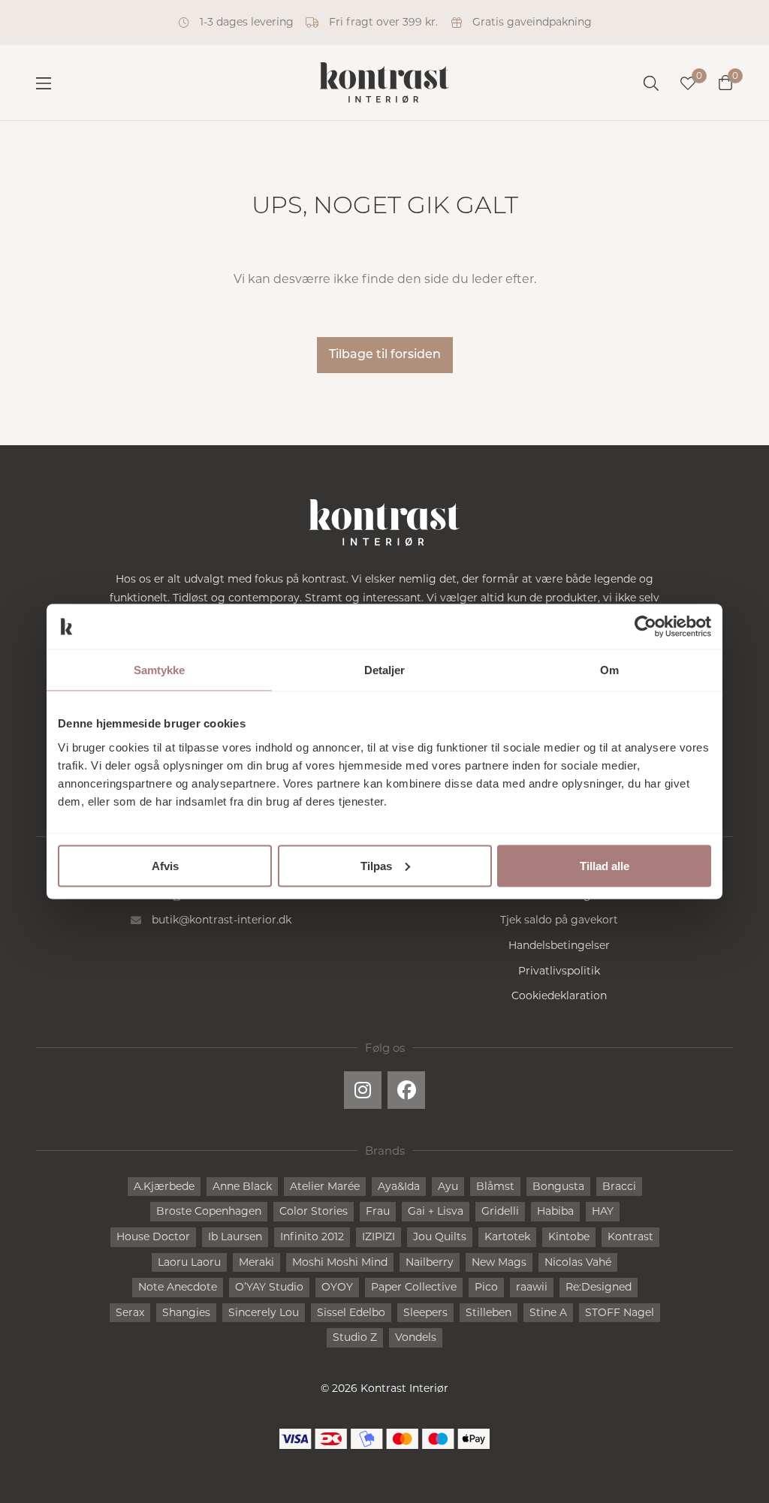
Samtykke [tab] (159, 670)
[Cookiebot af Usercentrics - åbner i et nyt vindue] (645, 627)
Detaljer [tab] (385, 670)
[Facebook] (406, 1090)
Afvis (165, 865)
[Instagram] (362, 1090)
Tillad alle (604, 865)
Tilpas (376, 865)
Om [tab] (609, 670)
